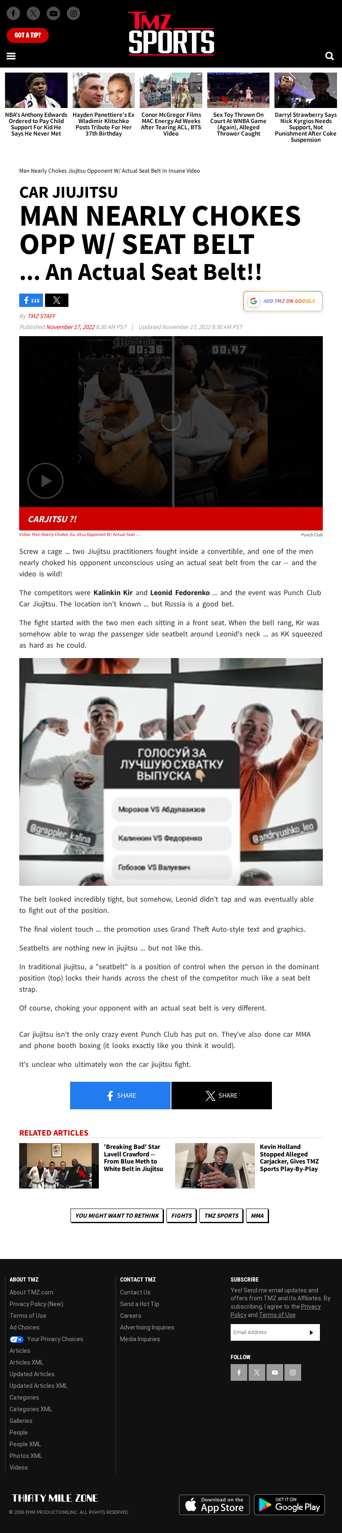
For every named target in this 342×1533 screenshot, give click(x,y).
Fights (181, 1215)
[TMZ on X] (33, 13)
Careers (130, 1315)
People (19, 1432)
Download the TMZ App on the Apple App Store (214, 1505)
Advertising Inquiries (147, 1327)
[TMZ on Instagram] (73, 13)
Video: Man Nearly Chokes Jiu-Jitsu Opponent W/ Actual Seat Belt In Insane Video (80, 534)
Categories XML (31, 1409)
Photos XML (26, 1456)
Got (28, 35)
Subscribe (311, 1332)
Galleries (21, 1420)
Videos (19, 1467)
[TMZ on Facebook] (13, 13)
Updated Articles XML (39, 1385)
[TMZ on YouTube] (275, 1372)
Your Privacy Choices (54, 1339)
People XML (25, 1444)
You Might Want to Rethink (116, 1215)
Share (126, 1095)
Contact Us (135, 1292)
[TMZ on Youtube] (53, 13)
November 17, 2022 (71, 327)
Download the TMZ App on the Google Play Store (289, 1504)
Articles (20, 1350)
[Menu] (11, 56)
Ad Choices (25, 1327)
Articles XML (26, 1362)
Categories (24, 1397)
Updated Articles (32, 1374)
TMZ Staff (41, 316)
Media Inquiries (140, 1339)
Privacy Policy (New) (36, 1304)
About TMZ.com (31, 1292)
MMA (257, 1215)
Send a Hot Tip (139, 1304)
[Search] (330, 56)
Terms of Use (28, 1315)
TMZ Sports (221, 1215)
